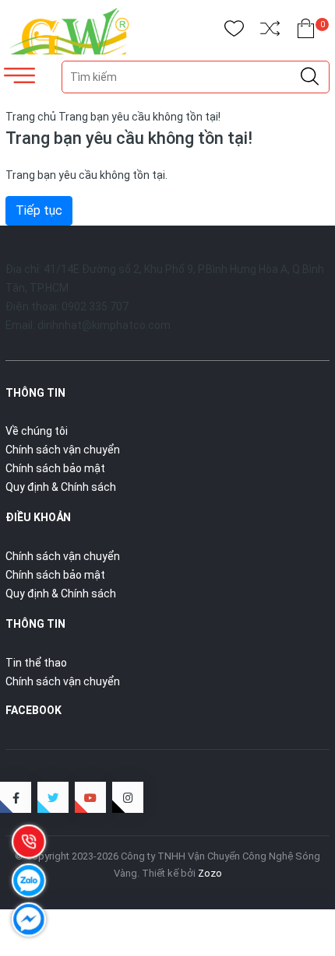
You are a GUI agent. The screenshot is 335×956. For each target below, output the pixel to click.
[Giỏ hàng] (306, 31)
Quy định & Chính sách (60, 487)
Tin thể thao (36, 663)
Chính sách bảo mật (55, 468)
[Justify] (309, 77)
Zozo (210, 873)
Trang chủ (30, 116)
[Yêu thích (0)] (234, 31)
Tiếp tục (39, 210)
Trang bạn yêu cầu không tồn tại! (139, 116)
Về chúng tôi (36, 431)
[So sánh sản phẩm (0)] (270, 31)
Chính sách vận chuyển (62, 449)
